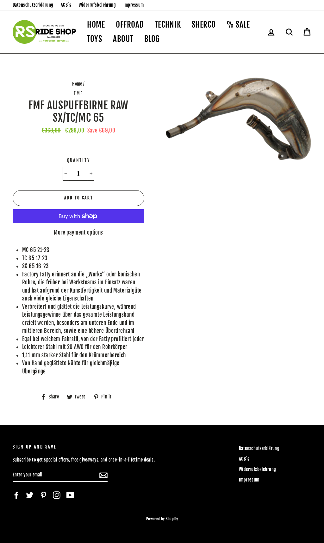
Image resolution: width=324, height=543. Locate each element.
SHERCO (204, 24)
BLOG (152, 39)
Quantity (78, 160)
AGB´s (66, 5)
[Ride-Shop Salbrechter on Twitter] (30, 495)
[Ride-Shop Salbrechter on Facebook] (16, 495)
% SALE (238, 24)
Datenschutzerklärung (33, 5)
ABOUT (123, 39)
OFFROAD (130, 24)
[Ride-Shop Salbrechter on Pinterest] (43, 495)
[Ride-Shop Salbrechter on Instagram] (56, 495)
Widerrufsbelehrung (97, 5)
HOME (96, 24)
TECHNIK (168, 24)
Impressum (133, 5)
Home (77, 84)
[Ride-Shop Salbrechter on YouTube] (70, 495)
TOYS (94, 39)
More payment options (78, 232)
